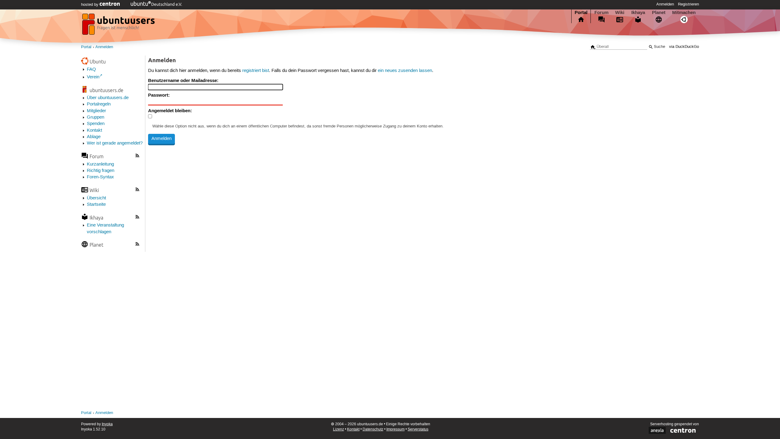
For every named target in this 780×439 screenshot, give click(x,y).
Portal (581, 12)
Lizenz (338, 429)
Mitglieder (96, 111)
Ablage (94, 137)
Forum (601, 12)
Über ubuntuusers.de (108, 98)
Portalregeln (99, 104)
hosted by (90, 4)
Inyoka (107, 424)
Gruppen (95, 117)
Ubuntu (98, 61)
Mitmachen (684, 12)
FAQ (91, 69)
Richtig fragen (100, 170)
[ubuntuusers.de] (119, 26)
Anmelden (665, 4)
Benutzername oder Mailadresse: (183, 80)
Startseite (96, 204)
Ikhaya (638, 12)
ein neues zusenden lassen (405, 70)
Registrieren (688, 4)
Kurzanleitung (100, 164)
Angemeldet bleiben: (170, 111)
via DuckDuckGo (684, 47)
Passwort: (159, 95)
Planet (658, 12)
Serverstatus (418, 429)
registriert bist (255, 70)
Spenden (96, 124)
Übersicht (96, 198)
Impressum (395, 429)
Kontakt (94, 130)
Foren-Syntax (100, 177)
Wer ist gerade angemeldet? (115, 143)
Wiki (619, 12)
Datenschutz (373, 429)
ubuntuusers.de (106, 90)
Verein (93, 77)
